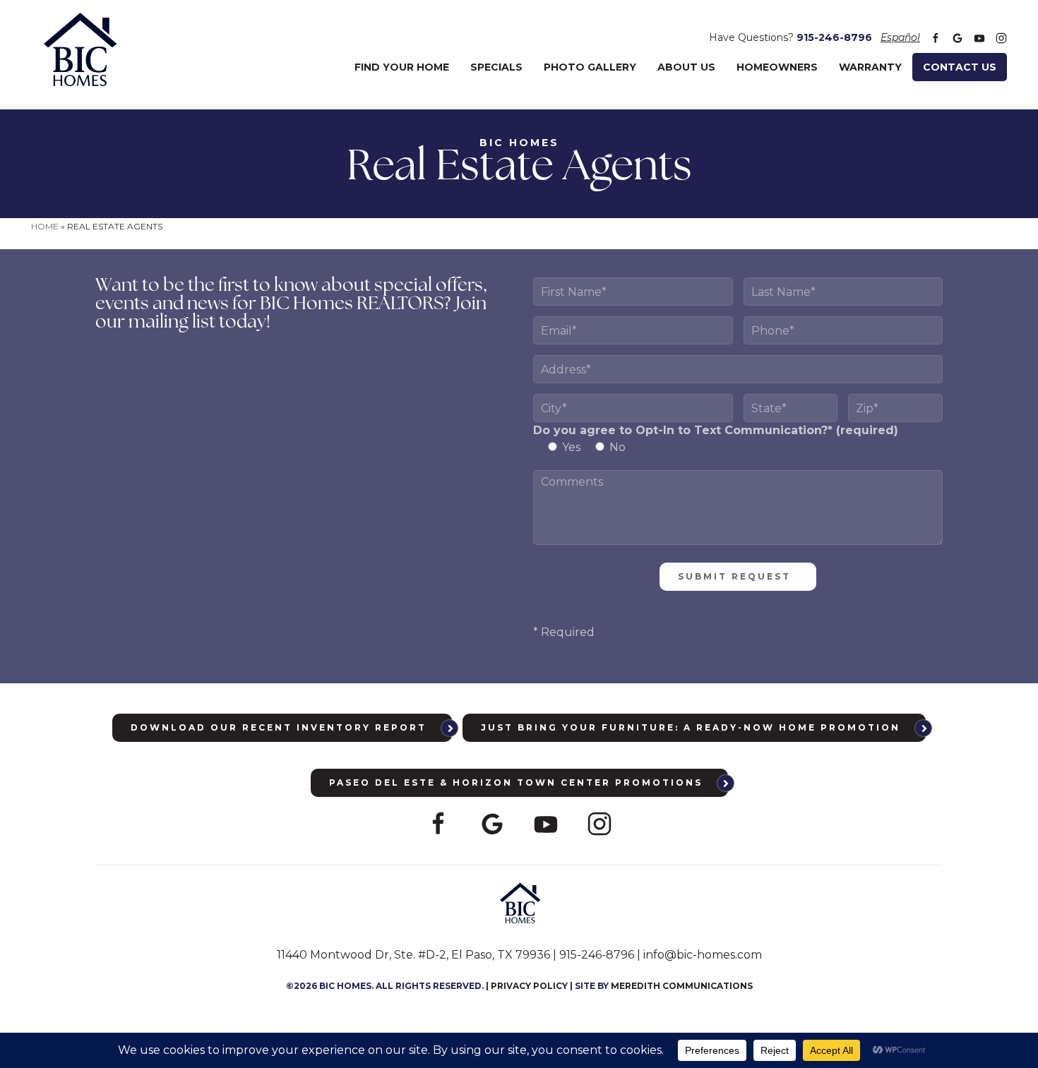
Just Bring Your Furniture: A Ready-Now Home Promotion (690, 727)
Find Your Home (401, 67)
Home (45, 226)
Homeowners (777, 67)
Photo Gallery (590, 67)
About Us (686, 67)
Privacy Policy (529, 985)
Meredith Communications (682, 985)
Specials (496, 67)
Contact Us (959, 67)
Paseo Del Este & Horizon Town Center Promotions (516, 782)
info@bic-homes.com (702, 954)
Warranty (870, 67)
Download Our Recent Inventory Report (278, 727)
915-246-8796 (834, 37)
